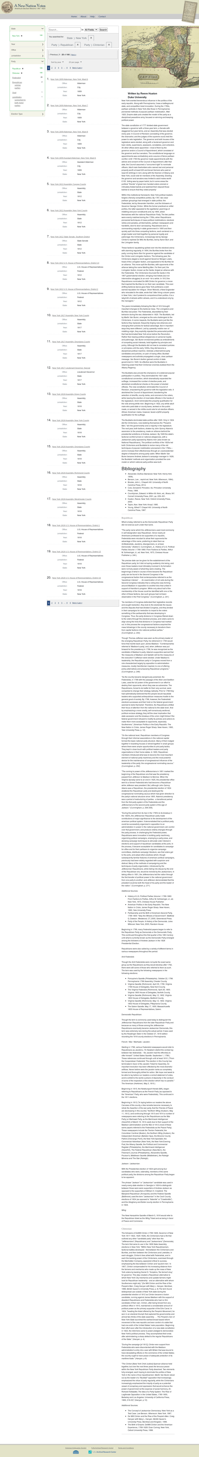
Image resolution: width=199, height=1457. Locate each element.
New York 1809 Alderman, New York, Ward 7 (69, 106)
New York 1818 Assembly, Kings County (69, 394)
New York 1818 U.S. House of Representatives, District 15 (76, 552)
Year (13, 44)
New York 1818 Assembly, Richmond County (71, 473)
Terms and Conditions (126, 1448)
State (13, 28)
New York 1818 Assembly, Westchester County (71, 499)
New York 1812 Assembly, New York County (69, 210)
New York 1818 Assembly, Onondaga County (71, 447)
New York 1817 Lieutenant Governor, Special (71, 368)
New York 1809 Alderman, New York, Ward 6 (69, 79)
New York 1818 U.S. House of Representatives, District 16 (76, 578)
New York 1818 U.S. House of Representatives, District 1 (76, 525)
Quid (14, 93)
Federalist (16, 78)
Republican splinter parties (17, 85)
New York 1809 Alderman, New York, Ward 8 (69, 132)
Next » (73, 55)
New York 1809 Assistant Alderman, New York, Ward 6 (73, 158)
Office (13, 49)
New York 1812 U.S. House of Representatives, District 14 (75, 263)
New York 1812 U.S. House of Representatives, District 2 (74, 289)
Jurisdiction (16, 55)
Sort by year (56, 62)
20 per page (74, 62)
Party (13, 61)
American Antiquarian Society (75, 1448)
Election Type (17, 113)
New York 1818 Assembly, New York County (70, 420)
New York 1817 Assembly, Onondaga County (71, 342)
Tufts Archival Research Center (102, 1448)
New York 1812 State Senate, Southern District (70, 237)
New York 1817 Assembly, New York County (70, 315)
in (82, 29)
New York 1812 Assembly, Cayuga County (68, 184)
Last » (80, 68)
